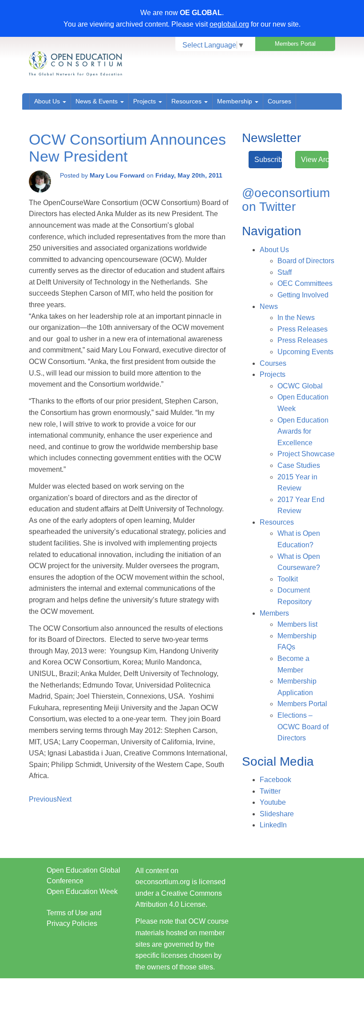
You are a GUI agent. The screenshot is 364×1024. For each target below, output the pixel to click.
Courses (279, 101)
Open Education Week (82, 891)
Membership (235, 101)
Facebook (275, 779)
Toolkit (287, 579)
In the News (296, 317)
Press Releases (302, 329)
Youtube (273, 802)
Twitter (270, 791)
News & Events (97, 101)
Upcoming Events (305, 352)
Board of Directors (305, 261)
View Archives (314, 159)
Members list (297, 624)
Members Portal (295, 43)
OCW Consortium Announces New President (127, 147)
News (269, 306)
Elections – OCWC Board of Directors (302, 727)
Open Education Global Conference (83, 875)
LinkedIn (273, 825)
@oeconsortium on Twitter (286, 199)
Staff (284, 272)
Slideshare (277, 814)
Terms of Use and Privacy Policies (74, 918)
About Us (48, 101)
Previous (43, 799)
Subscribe (268, 159)
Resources (187, 101)
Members (274, 613)
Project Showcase (306, 454)
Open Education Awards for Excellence (302, 431)
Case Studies (298, 465)
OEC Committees (304, 283)
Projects (145, 101)
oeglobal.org (229, 24)
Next (64, 799)
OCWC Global (300, 386)
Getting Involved (302, 295)
